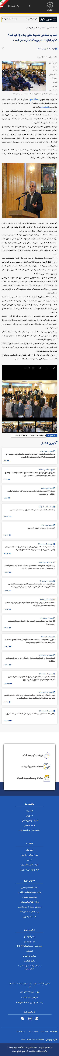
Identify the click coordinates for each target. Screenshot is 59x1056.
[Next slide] (52, 400)
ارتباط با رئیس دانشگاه (33, 755)
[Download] (47, 368)
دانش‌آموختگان (29, 936)
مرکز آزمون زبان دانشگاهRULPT (29, 946)
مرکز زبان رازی (29, 941)
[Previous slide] (7, 400)
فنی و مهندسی (29, 825)
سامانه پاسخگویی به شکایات (29, 778)
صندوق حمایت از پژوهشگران (29, 907)
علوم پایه (29, 810)
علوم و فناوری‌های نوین (29, 864)
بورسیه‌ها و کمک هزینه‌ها (29, 911)
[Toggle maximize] (53, 368)
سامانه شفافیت (29, 961)
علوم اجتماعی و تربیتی (29, 855)
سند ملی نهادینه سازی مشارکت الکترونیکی (29, 967)
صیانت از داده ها (29, 956)
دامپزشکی (29, 850)
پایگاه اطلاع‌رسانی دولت (29, 902)
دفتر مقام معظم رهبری (29, 887)
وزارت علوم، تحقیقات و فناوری (29, 892)
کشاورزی (29, 815)
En (18, 6)
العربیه (13, 6)
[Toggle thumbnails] (33, 368)
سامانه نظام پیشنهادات (32, 766)
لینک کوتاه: (51, 435)
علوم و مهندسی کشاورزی (29, 869)
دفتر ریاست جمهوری (29, 897)
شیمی (29, 859)
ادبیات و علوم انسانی (30, 820)
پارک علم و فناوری (29, 916)
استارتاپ (29, 951)
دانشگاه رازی (34, 99)
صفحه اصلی (52, 27)
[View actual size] (40, 368)
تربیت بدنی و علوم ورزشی (29, 830)
